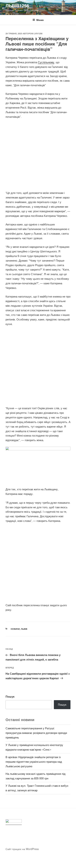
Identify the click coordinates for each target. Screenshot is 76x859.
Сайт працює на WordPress (22, 849)
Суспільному (46, 62)
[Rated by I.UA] (14, 822)
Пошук (10, 696)
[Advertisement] (38, 157)
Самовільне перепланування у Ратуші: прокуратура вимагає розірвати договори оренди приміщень (36, 732)
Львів (24, 629)
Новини (15, 629)
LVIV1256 (38, 33)
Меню (40, 20)
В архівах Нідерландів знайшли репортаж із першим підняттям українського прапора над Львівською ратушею (34, 761)
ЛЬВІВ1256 (17, 5)
